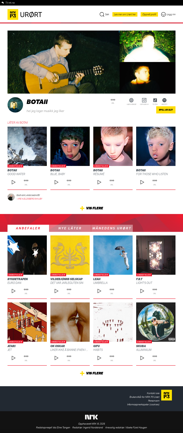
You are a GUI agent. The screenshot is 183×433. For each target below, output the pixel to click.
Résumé (98, 174)
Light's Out (144, 283)
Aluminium (144, 350)
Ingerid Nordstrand (93, 427)
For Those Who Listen (152, 174)
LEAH (96, 279)
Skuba (141, 346)
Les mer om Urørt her (125, 14)
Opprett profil (149, 14)
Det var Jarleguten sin (66, 283)
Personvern (153, 400)
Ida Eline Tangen (61, 427)
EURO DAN (14, 283)
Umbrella (100, 283)
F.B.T (139, 279)
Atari (12, 346)
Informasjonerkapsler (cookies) (143, 404)
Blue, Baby (57, 174)
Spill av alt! (166, 110)
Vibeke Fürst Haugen (136, 427)
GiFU (96, 346)
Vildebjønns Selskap (66, 279)
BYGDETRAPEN (18, 279)
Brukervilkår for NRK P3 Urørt (144, 397)
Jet (10, 350)
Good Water (16, 174)
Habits (98, 350)
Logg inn (171, 14)
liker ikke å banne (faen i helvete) (74, 350)
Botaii (12, 170)
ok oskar (57, 346)
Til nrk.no (10, 2)
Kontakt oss (153, 393)
